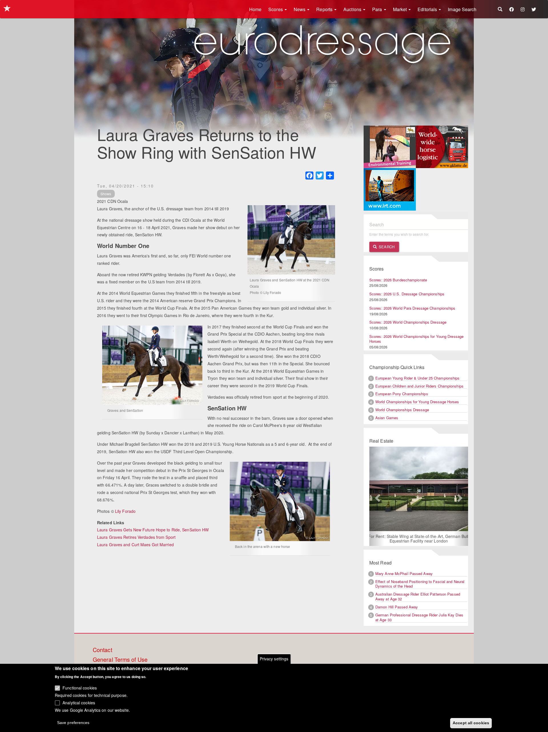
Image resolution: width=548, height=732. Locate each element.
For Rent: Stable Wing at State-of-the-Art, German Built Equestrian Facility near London (408, 538)
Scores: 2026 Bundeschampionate (398, 280)
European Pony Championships (401, 393)
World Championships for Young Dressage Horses (417, 401)
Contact (102, 650)
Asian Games (386, 417)
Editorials (428, 9)
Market (400, 9)
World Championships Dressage (402, 409)
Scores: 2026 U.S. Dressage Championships (406, 294)
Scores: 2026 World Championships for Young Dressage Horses (416, 339)
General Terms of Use (120, 660)
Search (386, 246)
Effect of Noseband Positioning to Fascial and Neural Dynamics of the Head (419, 584)
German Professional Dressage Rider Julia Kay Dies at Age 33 (419, 617)
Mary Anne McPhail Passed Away (404, 573)
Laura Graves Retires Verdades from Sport (136, 537)
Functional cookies (80, 688)
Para (377, 9)
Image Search (462, 9)
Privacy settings (274, 659)
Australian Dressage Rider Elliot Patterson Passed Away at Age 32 (417, 596)
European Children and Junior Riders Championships (419, 386)
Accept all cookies (471, 722)
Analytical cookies (79, 702)
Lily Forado (125, 511)
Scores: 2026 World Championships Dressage (407, 322)
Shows (105, 193)
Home (255, 9)
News (300, 9)
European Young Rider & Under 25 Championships (417, 378)
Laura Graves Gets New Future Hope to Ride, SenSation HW (153, 530)
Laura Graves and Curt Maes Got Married (135, 544)
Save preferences (73, 722)
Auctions (352, 9)
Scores (276, 9)
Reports (325, 9)
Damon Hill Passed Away (396, 607)
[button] (376, 496)
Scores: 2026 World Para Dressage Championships (412, 308)
